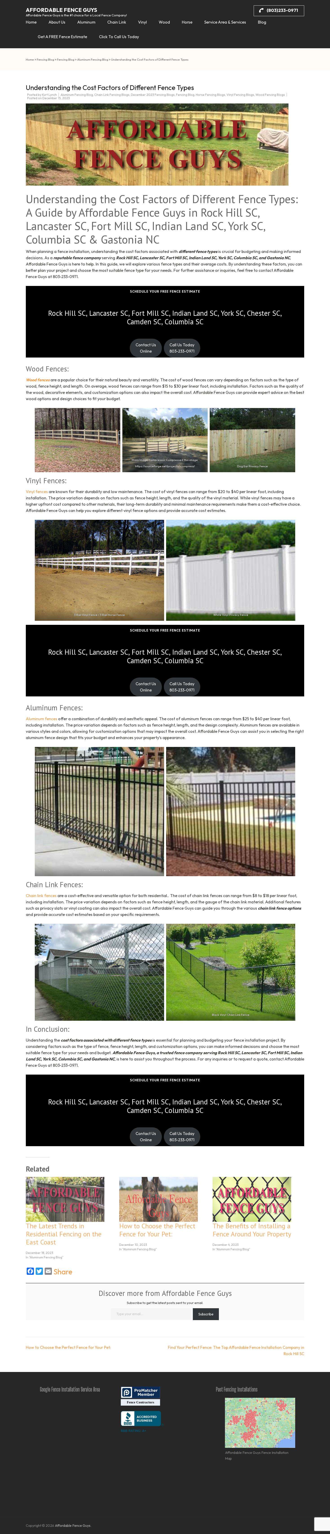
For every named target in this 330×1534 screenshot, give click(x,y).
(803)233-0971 (282, 10)
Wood (164, 22)
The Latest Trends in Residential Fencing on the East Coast (63, 1233)
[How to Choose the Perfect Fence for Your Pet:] (163, 1199)
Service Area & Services (225, 22)
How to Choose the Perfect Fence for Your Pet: (157, 1229)
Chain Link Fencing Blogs (112, 95)
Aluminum (86, 22)
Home (31, 22)
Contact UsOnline (146, 348)
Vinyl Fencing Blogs (240, 95)
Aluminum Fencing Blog (77, 95)
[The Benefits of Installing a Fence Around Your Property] (257, 1199)
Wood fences (38, 379)
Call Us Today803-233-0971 (181, 348)
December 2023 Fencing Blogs (153, 95)
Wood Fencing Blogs (270, 95)
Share (63, 1271)
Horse (187, 22)
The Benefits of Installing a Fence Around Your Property (252, 1229)
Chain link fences (41, 895)
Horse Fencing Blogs (210, 95)
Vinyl (142, 22)
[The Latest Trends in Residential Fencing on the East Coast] (70, 1199)
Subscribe (205, 1314)
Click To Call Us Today (119, 36)
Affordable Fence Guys (61, 10)
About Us (56, 22)
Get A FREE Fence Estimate (62, 36)
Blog (262, 22)
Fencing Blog (185, 95)
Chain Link (116, 22)
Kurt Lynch (49, 95)
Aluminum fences (41, 718)
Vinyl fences (37, 491)
